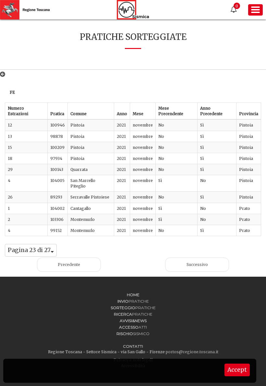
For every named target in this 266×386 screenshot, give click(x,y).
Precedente (69, 264)
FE (12, 92)
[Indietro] (4, 74)
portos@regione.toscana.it (192, 351)
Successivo (197, 264)
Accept (237, 369)
